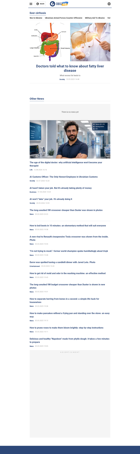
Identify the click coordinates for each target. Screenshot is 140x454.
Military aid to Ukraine (95, 18)
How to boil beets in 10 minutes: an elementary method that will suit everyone (68, 225)
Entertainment (35, 266)
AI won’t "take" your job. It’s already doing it (51, 199)
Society (62, 79)
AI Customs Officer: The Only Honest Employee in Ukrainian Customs (64, 177)
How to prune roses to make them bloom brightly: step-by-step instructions (66, 327)
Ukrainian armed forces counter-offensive (63, 18)
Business (33, 192)
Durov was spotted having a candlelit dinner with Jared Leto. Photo (62, 262)
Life (31, 170)
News (32, 214)
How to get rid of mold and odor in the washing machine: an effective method (68, 273)
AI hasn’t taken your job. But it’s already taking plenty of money (61, 188)
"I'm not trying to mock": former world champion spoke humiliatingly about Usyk (69, 251)
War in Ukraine (36, 18)
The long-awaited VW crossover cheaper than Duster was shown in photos (66, 210)
